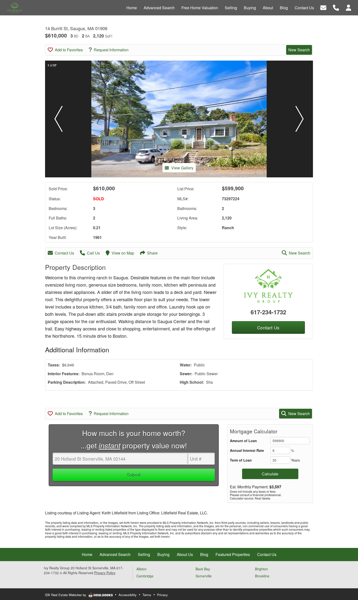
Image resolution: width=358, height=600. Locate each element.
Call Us (93, 253)
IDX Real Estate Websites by (66, 594)
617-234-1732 (268, 312)
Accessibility (128, 594)
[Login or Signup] (348, 7)
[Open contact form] (323, 7)
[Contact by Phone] (336, 7)
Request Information (111, 50)
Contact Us (64, 253)
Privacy (162, 594)
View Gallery (182, 168)
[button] (58, 119)
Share (152, 253)
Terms (146, 594)
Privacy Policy (104, 572)
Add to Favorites (69, 50)
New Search (299, 50)
